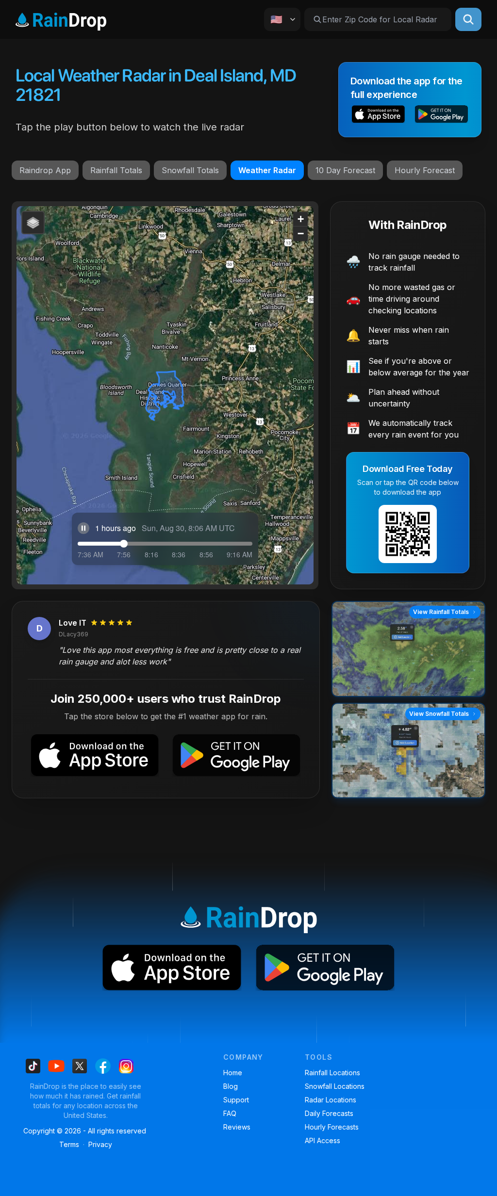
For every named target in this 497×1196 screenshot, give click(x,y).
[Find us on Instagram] (126, 1066)
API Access (322, 1140)
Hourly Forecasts (332, 1127)
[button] (378, 115)
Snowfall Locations (334, 1086)
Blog (230, 1086)
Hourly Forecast (425, 170)
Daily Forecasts (329, 1113)
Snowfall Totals (190, 170)
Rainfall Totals (116, 170)
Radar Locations (330, 1100)
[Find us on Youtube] (56, 1066)
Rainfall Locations (332, 1072)
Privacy (100, 1144)
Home (232, 1072)
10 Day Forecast (345, 170)
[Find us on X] (79, 1066)
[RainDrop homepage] (61, 20)
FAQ (229, 1113)
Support (236, 1100)
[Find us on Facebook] (103, 1066)
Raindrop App (45, 170)
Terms (69, 1144)
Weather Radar (267, 170)
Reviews (236, 1127)
